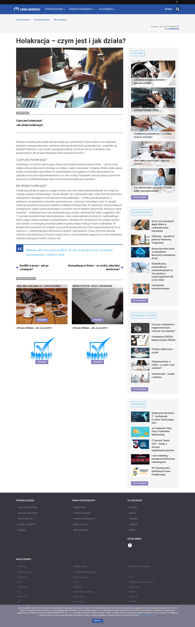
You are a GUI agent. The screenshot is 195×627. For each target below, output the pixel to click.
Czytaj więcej (139, 197)
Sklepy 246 (133, 597)
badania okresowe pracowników (47, 250)
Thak (131, 577)
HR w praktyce (60, 20)
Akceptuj (97, 621)
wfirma (168, 9)
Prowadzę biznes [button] (54, 9)
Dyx (19, 592)
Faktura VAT (22, 597)
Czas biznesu (23, 587)
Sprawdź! (41, 320)
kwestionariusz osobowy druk (45, 254)
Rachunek (77, 587)
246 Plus (132, 592)
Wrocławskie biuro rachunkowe (141, 582)
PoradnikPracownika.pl (139, 566)
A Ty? (20, 582)
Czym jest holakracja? (29, 120)
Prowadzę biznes (42, 20)
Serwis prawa (78, 602)
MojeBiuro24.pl (80, 566)
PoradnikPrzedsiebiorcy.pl (85, 572)
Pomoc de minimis (80, 577)
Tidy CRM (132, 602)
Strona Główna (23, 20)
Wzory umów (134, 587)
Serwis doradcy (79, 597)
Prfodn (75, 582)
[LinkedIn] (19, 105)
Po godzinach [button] (106, 9)
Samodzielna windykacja (83, 592)
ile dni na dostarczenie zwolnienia (91, 250)
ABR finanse (22, 577)
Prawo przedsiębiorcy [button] (81, 9)
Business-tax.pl (24, 572)
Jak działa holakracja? (29, 125)
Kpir (19, 602)
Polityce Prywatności (147, 615)
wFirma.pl (22, 566)
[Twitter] (19, 99)
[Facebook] (19, 94)
